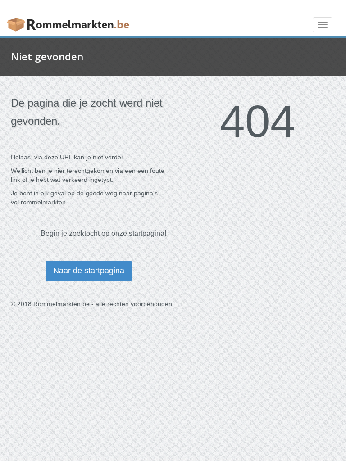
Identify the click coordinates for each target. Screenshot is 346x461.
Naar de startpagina (88, 270)
